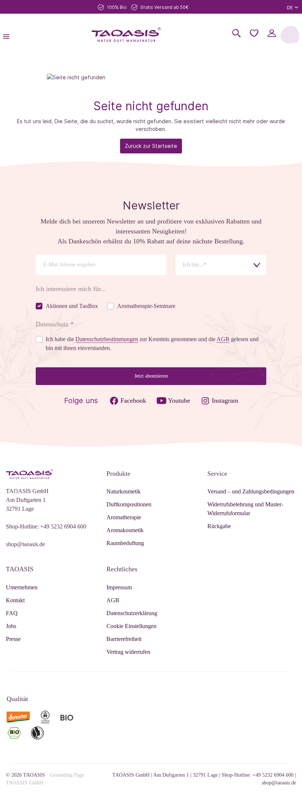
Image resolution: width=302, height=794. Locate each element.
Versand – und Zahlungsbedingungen (250, 491)
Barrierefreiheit (123, 639)
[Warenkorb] (290, 35)
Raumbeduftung (125, 543)
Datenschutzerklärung (131, 613)
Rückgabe (219, 526)
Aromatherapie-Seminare (146, 306)
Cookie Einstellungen (131, 626)
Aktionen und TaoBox (72, 306)
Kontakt (15, 600)
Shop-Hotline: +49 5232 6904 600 (46, 526)
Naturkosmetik (123, 491)
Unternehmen (22, 587)
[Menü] (8, 35)
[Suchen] (236, 33)
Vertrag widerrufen (128, 652)
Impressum (119, 587)
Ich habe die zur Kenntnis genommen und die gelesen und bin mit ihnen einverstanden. (152, 343)
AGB (112, 600)
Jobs (11, 626)
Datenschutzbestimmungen (107, 339)
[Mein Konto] (272, 33)
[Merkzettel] (254, 33)
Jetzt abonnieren (151, 376)
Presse (13, 639)
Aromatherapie (123, 517)
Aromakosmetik (125, 530)
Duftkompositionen (128, 504)
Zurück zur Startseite (151, 146)
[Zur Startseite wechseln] (126, 34)
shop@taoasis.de (25, 544)
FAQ (12, 613)
